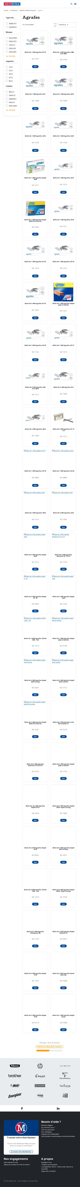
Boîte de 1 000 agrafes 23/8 (63, 220)
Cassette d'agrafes (13, 27)
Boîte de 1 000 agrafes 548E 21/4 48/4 (63, 53)
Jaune (12, 102)
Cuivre (12, 95)
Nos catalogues (46, 1132)
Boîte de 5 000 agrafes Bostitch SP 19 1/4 (63, 555)
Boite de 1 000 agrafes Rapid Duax (63, 1016)
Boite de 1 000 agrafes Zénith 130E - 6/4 (35, 639)
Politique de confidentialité (50, 1134)
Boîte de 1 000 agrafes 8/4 (35, 94)
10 (11, 67)
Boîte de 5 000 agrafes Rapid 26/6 (35, 555)
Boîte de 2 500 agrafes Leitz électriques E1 (63, 723)
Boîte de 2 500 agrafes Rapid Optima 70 (63, 932)
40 (11, 74)
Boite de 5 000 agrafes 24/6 (63, 513)
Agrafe (12, 23)
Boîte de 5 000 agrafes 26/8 (35, 513)
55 (11, 77)
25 (11, 70)
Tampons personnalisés (49, 1165)
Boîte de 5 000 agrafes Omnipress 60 (35, 932)
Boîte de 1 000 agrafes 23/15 (35, 345)
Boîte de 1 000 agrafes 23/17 (63, 345)
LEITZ (12, 45)
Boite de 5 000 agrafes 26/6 (35, 429)
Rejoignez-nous (46, 1162)
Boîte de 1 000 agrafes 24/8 (63, 136)
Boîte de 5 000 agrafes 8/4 (63, 387)
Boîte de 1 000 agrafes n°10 (35, 52)
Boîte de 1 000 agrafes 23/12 (35, 262)
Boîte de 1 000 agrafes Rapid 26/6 (35, 178)
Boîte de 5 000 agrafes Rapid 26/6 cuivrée (63, 681)
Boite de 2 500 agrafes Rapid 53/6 (35, 848)
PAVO (12, 48)
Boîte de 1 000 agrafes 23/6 (63, 178)
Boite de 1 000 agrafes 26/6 (63, 94)
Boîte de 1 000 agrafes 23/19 (35, 471)
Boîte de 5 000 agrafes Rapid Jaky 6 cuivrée (63, 764)
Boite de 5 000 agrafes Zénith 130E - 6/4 (35, 890)
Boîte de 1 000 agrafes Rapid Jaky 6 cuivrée (63, 304)
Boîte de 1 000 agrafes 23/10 (63, 262)
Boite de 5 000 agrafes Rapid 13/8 (35, 1016)
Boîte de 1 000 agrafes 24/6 (35, 136)
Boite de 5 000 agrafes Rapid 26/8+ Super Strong (63, 806)
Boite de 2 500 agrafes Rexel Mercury (63, 974)
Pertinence (64, 25)
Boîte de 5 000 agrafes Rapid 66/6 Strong (63, 848)
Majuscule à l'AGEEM (48, 1171)
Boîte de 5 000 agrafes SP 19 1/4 (63, 430)
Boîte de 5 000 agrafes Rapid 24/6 (63, 597)
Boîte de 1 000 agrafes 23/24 (63, 471)
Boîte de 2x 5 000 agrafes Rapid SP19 (35, 806)
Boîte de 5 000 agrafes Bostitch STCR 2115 (35, 764)
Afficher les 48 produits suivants (49, 1047)
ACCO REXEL (13, 38)
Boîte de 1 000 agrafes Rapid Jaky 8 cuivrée (63, 639)
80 (11, 81)
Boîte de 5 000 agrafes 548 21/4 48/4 (35, 388)
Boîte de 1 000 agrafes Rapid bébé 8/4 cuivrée (35, 220)
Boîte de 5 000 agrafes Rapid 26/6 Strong (35, 681)
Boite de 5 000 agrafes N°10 (35, 303)
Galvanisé (13, 99)
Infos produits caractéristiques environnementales (58, 1136)
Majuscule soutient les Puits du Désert (17, 1165)
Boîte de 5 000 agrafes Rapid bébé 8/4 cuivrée (35, 723)
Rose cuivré (13, 106)
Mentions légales (47, 1125)
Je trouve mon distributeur (21, 1152)
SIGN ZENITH (13, 52)
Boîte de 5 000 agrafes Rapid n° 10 (35, 597)
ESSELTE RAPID (13, 41)
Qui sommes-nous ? (48, 1127)
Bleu (11, 92)
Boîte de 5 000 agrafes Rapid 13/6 (35, 974)
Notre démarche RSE (11, 1162)
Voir (35, 67)
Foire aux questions (47, 1130)
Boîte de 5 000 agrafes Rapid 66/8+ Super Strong (63, 890)
